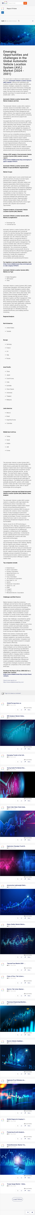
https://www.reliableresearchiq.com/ (13, 682)
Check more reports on (9, 680)
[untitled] (17, 35)
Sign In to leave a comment (13, 693)
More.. (29, 709)
